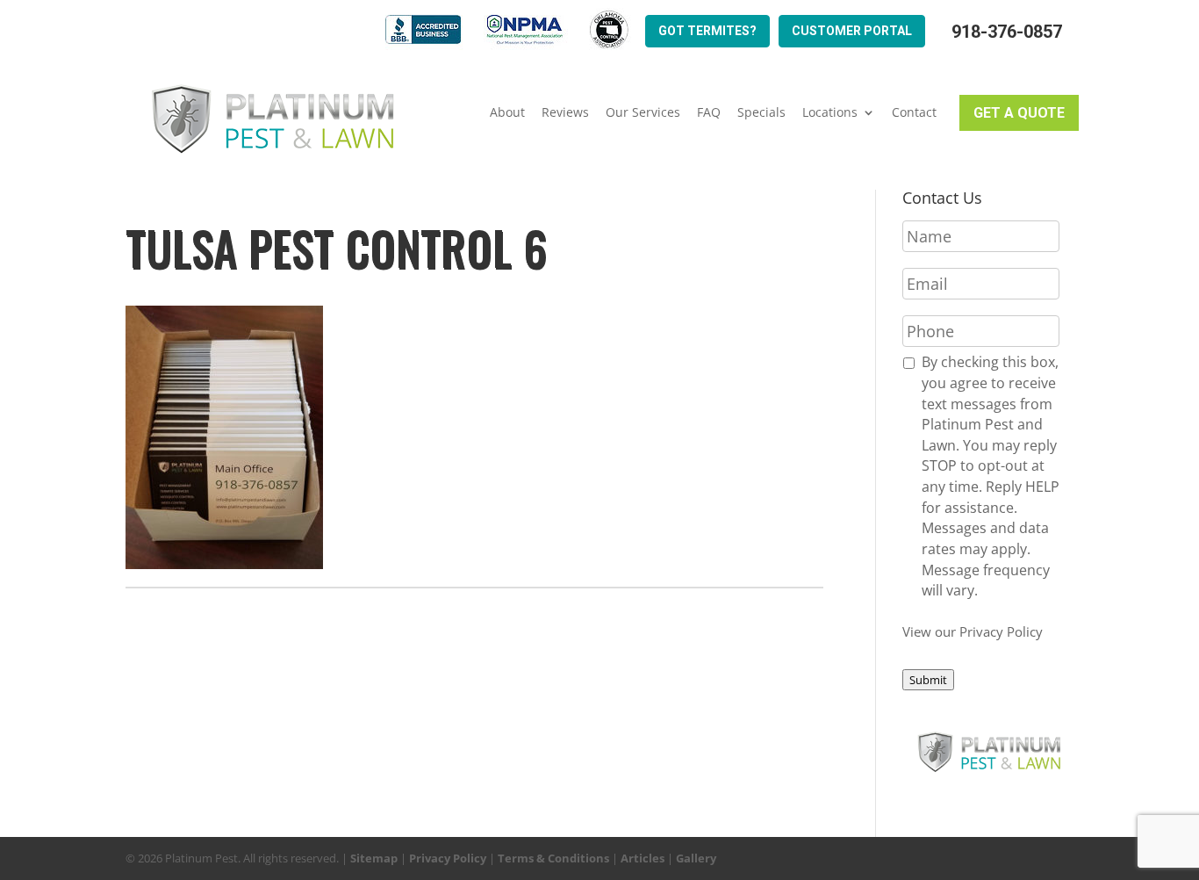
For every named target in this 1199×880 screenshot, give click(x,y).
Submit (928, 680)
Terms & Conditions (553, 858)
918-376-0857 (1006, 32)
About (507, 112)
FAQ (709, 112)
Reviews (565, 112)
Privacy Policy (447, 858)
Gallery (696, 858)
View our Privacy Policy (972, 631)
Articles (642, 858)
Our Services (643, 112)
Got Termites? (707, 31)
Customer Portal (852, 31)
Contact (914, 112)
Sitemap (374, 858)
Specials (761, 112)
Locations (830, 112)
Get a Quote (1019, 113)
